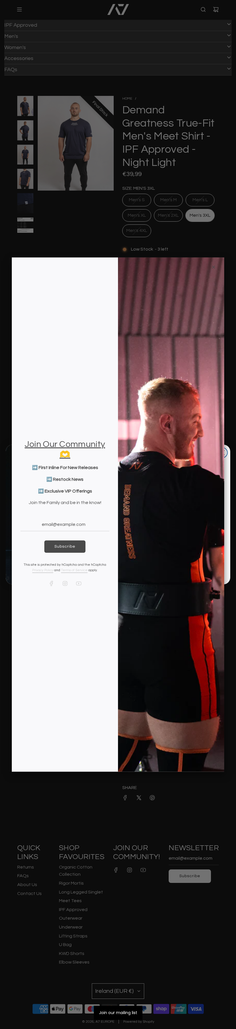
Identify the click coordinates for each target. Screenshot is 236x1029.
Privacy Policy (42, 570)
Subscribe (64, 546)
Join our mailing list (118, 1013)
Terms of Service (74, 570)
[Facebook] (51, 583)
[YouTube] (78, 583)
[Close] (213, 267)
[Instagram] (65, 583)
